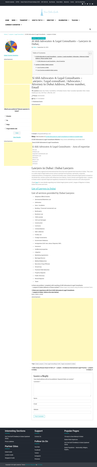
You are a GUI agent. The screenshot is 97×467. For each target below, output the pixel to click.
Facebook (37, 450)
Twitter (37, 453)
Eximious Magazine (31, 464)
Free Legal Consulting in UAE (52, 364)
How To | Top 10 (37, 20)
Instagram (38, 456)
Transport (24, 20)
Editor (34, 47)
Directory (50, 20)
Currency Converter (12, 25)
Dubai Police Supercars (71, 439)
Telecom (75, 20)
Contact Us (38, 436)
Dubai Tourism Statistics (11, 55)
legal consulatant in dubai (68, 364)
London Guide (9, 455)
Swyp (8, 124)
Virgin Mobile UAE (11, 128)
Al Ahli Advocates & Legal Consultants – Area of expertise (51, 61)
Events (72, 2)
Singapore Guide (10, 458)
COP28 (17, 2)
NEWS (13, 20)
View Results (17, 137)
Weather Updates (9, 2)
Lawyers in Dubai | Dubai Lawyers (44, 64)
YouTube (37, 447)
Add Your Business (80, 2)
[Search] (90, 29)
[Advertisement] (62, 119)
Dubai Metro (59, 2)
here (37, 182)
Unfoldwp (39, 464)
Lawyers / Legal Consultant (38, 38)
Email (35, 404)
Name (35, 398)
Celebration (63, 20)
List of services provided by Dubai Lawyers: (47, 70)
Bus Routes (52, 2)
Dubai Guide (8, 452)
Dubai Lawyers (39, 364)
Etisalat (8, 116)
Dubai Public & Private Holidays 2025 (30, 2)
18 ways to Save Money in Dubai (73, 436)
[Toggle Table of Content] (89, 53)
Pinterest (37, 459)
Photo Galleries (9, 441)
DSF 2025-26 (44, 2)
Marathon (66, 2)
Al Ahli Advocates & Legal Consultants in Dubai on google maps (64, 136)
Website (36, 409)
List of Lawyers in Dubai (43, 67)
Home (7, 20)
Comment (37, 381)
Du (7, 120)
